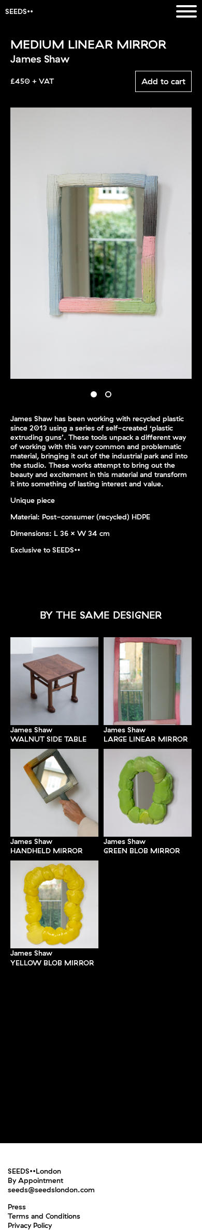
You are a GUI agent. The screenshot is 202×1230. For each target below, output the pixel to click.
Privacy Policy (30, 1225)
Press (17, 1206)
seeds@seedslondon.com (51, 1189)
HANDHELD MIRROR (46, 850)
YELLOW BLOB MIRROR (52, 962)
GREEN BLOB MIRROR (142, 850)
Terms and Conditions (44, 1216)
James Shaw (31, 729)
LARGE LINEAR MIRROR (146, 739)
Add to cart (163, 81)
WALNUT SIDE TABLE (48, 739)
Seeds (16, 11)
